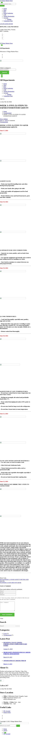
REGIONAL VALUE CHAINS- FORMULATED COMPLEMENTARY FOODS (15, 644)
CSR (4, 14)
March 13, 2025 (7, 664)
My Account (6, 711)
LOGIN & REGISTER (6, 24)
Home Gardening (8, 13)
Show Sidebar (4, 119)
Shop (4, 10)
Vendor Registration (8, 16)
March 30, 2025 (7, 657)
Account (5, 18)
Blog (4, 11)
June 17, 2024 (4, 120)
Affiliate (9, 19)
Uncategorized (7, 113)
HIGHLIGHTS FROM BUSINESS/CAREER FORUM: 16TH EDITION (16, 653)
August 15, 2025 (8, 649)
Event (5, 633)
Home (5, 8)
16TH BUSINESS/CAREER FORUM (14, 660)
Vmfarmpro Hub (8, 21)
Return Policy (7, 712)
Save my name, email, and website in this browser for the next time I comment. (14, 598)
